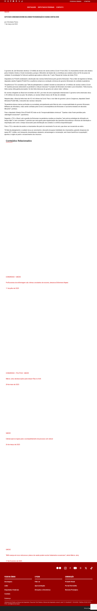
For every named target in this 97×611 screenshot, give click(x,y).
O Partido (87, 1)
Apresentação (40, 586)
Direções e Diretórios (42, 590)
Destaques (31, 7)
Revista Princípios (71, 590)
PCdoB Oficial (70, 582)
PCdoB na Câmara (75, 1)
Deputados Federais (46, 7)
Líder (6, 586)
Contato (59, 7)
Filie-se (37, 582)
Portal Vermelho (71, 586)
